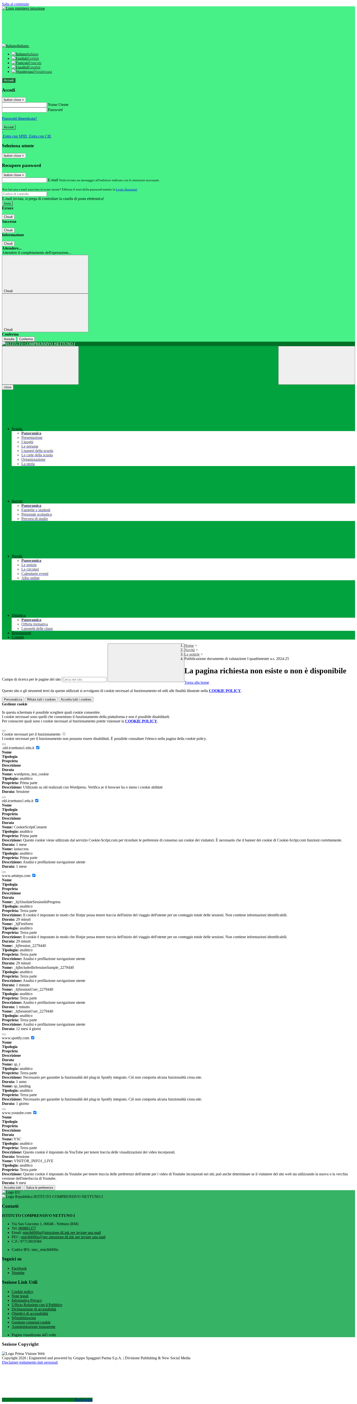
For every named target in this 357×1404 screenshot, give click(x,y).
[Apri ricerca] (316, 365)
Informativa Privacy (27, 1300)
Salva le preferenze (39, 1187)
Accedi (9, 80)
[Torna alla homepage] (178, 344)
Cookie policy (22, 1292)
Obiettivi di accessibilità (30, 1313)
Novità (189, 650)
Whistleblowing (24, 1318)
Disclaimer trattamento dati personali (30, 1362)
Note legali (20, 1296)
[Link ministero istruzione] (23, 8)
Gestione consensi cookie (31, 1322)
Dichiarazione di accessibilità (34, 1309)
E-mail (53, 180)
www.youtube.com (17, 1113)
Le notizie (192, 654)
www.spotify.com (16, 1038)
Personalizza (13, 699)
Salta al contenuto (15, 4)
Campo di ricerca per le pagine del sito (31, 679)
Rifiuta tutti (41, 699)
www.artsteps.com (16, 876)
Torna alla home (196, 682)
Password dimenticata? (19, 118)
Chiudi (8, 217)
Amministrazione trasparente (33, 1327)
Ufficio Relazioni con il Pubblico (37, 1305)
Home (189, 645)
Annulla (9, 339)
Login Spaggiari (126, 189)
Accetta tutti (76, 699)
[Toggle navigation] (40, 365)
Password (55, 110)
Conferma (26, 339)
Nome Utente (58, 105)
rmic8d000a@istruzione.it (62, 1233)
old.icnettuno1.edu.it (18, 801)
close (7, 387)
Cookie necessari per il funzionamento (31, 734)
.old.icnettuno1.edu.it (18, 748)
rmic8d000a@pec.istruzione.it (63, 1237)
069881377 (27, 1228)
